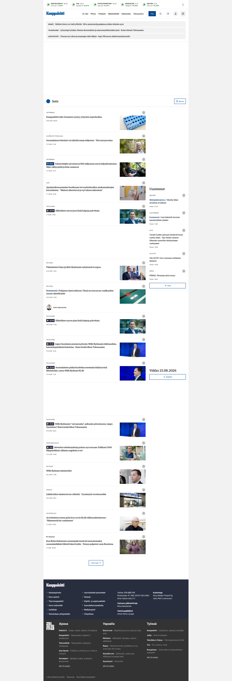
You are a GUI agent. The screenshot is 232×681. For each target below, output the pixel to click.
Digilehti (169, 377)
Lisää (169, 286)
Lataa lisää (94, 563)
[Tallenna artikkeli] (143, 113)
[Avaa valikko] (183, 4)
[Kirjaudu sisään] (175, 14)
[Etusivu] (55, 14)
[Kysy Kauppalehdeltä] (168, 13)
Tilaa (152, 14)
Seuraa (181, 101)
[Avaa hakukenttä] (160, 13)
